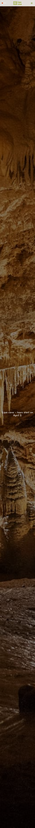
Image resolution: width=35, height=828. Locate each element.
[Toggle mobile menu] (32, 3)
